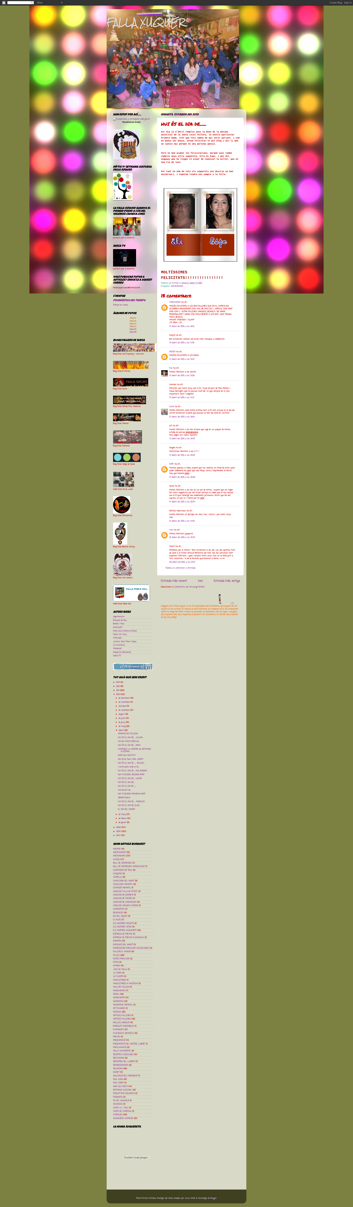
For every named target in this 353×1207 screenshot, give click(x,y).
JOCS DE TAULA (120, 969)
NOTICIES (117, 1012)
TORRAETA (117, 1097)
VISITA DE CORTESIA (122, 1111)
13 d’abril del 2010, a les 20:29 (182, 477)
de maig (122, 726)
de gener (123, 822)
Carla (171, 406)
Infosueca (117, 637)
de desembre (124, 698)
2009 (118, 827)
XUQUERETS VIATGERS (123, 1118)
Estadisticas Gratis (131, 122)
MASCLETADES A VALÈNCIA (125, 983)
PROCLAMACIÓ (119, 1047)
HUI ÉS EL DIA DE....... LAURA (130, 778)
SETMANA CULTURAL (122, 1089)
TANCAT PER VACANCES (124, 1093)
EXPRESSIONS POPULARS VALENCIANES (131, 948)
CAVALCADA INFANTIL (123, 884)
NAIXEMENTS (119, 997)
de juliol (122, 718)
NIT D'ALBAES (119, 1008)
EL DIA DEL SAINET (126, 809)
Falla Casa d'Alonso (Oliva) (125, 630)
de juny (122, 722)
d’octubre (123, 706)
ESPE (171, 464)
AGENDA (117, 848)
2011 (118, 690)
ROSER (172, 351)
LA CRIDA (117, 972)
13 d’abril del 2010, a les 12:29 (182, 375)
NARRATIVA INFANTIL (123, 1004)
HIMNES (116, 965)
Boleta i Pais (118, 623)
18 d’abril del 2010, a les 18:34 (182, 537)
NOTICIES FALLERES (122, 1015)
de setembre (124, 710)
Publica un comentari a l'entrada (180, 568)
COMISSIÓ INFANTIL (122, 887)
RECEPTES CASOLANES (123, 1054)
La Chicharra (119, 645)
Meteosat (117, 648)
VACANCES (118, 1104)
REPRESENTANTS (120, 1065)
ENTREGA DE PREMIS (122, 934)
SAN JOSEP (118, 1082)
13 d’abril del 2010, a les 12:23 (181, 359)
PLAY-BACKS (118, 1029)
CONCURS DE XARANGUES (125, 902)
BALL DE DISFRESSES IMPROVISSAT (129, 866)
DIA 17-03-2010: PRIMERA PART (131, 793)
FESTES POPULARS (121, 958)
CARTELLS (117, 877)
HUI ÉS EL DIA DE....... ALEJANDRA (132, 770)
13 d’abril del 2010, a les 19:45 (182, 438)
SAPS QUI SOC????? (127, 755)
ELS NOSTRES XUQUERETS (125, 930)
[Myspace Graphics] (195, 603)
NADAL (116, 994)
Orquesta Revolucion (122, 652)
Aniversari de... (124, 790)
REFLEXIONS (118, 1058)
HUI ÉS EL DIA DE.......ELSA (129, 805)
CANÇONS (117, 873)
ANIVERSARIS (177, 286)
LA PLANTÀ (118, 976)
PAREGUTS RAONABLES (123, 1026)
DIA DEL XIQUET (120, 916)
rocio (171, 529)
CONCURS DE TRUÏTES (123, 898)
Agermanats (118, 616)
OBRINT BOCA (124, 797)
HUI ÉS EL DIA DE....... (126, 782)
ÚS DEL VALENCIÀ (121, 1100)
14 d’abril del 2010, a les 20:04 (182, 501)
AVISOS (116, 859)
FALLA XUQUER (146, 22)
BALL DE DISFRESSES (122, 863)
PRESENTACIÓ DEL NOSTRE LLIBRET (129, 1043)
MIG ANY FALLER (121, 987)
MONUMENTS (119, 990)
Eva (170, 368)
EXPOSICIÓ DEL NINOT (123, 944)
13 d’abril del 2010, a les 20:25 (182, 455)
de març (122, 814)
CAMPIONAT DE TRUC (122, 870)
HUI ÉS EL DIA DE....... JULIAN (130, 737)
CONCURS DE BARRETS (123, 894)
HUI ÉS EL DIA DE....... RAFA (129, 745)
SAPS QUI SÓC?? (120, 1086)
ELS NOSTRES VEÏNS (122, 926)
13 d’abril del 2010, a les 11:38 (181, 342)
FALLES (116, 955)
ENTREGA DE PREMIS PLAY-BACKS (128, 937)
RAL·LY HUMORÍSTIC (122, 1050)
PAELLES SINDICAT (121, 1022)
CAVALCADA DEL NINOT (123, 880)
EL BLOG (117, 919)
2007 (118, 835)
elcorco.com (117, 627)
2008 (118, 831)
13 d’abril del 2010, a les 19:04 (182, 416)
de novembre (125, 702)
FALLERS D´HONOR (122, 951)
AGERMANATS (119, 852)
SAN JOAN (118, 1079)
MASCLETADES (119, 980)
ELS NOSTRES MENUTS (123, 923)
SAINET (116, 1072)
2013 (118, 682)
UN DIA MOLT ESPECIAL (128, 741)
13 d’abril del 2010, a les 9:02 (181, 326)
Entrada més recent (174, 581)
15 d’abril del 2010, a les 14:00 (182, 521)
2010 (118, 694)
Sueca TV (117, 655)
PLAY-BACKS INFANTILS (123, 1033)
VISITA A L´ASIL (120, 1107)
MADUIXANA (175, 302)
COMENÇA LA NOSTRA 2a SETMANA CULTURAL (134, 750)
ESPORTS (117, 941)
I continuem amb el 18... (128, 766)
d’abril (121, 730)
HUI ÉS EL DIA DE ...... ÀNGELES (131, 801)
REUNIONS (118, 1068)
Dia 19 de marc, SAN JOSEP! (130, 759)
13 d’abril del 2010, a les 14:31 (181, 397)
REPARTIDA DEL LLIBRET (124, 1061)
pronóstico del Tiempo (129, 300)
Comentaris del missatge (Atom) (189, 586)
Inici (200, 581)
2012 (118, 686)
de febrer (123, 818)
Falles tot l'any (120, 634)
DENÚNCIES (118, 912)
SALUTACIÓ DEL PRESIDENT (125, 1075)
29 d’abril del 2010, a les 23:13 (182, 562)
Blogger (213, 1198)
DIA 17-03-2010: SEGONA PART (131, 774)
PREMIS (116, 1036)
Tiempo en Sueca (120, 304)
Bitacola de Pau (120, 620)
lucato (187, 1198)
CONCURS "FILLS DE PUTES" (125, 891)
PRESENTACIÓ (119, 1040)
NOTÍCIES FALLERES (122, 1018)
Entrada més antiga (227, 581)
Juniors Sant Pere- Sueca (124, 641)
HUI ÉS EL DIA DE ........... (127, 786)
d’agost (122, 714)
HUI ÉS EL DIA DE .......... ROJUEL (131, 763)
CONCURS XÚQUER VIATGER (125, 905)
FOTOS (116, 962)
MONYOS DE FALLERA (128, 733)
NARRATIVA (118, 1001)
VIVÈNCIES (118, 1114)
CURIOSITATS (118, 909)
